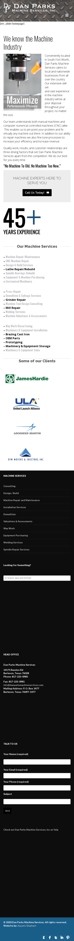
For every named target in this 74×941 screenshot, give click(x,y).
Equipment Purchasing (15, 535)
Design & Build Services (19, 265)
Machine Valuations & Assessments (26, 316)
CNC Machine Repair (17, 261)
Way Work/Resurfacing (19, 326)
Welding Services (15, 312)
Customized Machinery (19, 281)
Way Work (9, 528)
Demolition (9, 514)
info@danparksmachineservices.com (23, 685)
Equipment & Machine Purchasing (25, 277)
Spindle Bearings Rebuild (20, 273)
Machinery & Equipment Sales (23, 350)
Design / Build (11, 493)
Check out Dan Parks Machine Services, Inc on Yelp (30, 829)
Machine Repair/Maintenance (23, 257)
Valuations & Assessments (17, 521)
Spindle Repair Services (16, 549)
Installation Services (14, 507)
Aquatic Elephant (27, 925)
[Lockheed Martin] (26, 437)
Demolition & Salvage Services (23, 296)
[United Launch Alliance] (26, 412)
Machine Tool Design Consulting (24, 304)
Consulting (9, 486)
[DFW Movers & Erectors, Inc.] (26, 462)
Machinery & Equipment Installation (26, 330)
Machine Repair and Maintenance (21, 500)
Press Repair (13, 291)
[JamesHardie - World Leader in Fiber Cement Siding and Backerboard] (26, 386)
